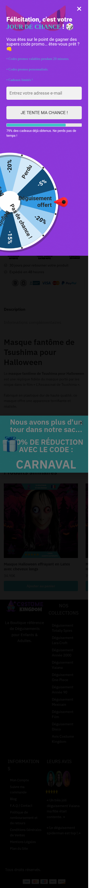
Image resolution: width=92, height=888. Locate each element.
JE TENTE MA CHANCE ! (44, 112)
